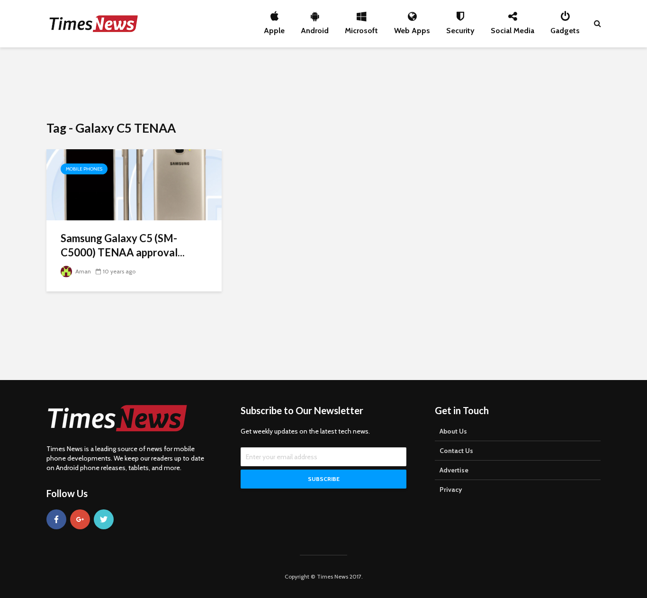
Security (460, 28)
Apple (274, 28)
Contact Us (456, 450)
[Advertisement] (323, 83)
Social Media (512, 28)
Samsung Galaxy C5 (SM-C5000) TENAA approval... (123, 245)
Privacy (451, 489)
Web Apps (412, 28)
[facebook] (56, 519)
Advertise (454, 470)
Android (315, 28)
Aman (82, 271)
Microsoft (361, 28)
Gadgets (565, 28)
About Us (453, 431)
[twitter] (104, 519)
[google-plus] (80, 519)
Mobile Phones (84, 169)
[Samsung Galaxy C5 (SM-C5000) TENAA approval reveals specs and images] (134, 184)
